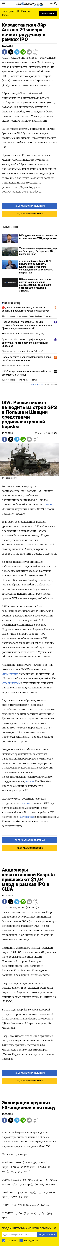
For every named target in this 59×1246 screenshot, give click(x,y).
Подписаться (29, 630)
